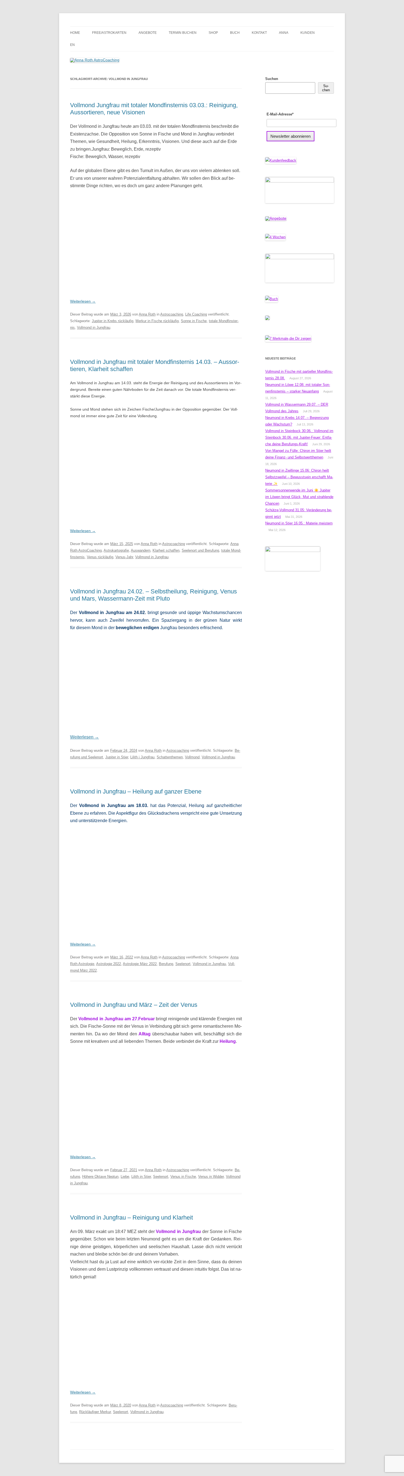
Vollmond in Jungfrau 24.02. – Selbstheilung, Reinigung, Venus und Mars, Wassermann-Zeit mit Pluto (153, 595)
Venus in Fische (183, 1176)
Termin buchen (183, 33)
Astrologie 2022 (108, 964)
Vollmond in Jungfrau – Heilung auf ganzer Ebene (135, 791)
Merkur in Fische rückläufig (157, 321)
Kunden (307, 33)
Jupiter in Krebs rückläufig (112, 321)
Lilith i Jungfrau (142, 757)
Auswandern (140, 550)
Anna (283, 33)
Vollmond (192, 757)
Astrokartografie (116, 550)
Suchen (271, 79)
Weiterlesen (83, 301)
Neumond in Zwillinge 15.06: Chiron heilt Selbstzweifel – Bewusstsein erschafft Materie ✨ (299, 477)
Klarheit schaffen (166, 550)
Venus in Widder (211, 1176)
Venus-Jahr (124, 557)
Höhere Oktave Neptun (100, 1176)
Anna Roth (147, 314)
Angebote (148, 33)
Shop (213, 33)
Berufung (166, 964)
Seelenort (182, 964)
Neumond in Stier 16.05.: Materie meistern (299, 523)
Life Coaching (196, 314)
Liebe (125, 1176)
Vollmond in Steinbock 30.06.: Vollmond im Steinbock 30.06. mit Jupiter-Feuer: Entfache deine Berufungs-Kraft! (299, 437)
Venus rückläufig (100, 557)
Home (75, 33)
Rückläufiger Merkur (95, 1412)
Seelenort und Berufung (200, 550)
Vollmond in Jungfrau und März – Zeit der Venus (133, 1004)
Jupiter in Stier (116, 757)
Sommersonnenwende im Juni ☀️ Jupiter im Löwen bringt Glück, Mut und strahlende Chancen (299, 496)
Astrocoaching (171, 314)
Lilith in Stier (141, 1176)
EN (72, 45)
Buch (235, 33)
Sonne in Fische (194, 321)
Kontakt (259, 33)
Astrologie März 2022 (140, 964)
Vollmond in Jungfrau (93, 327)
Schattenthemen (170, 757)
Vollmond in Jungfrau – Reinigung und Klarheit (131, 1217)
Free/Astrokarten (109, 33)
